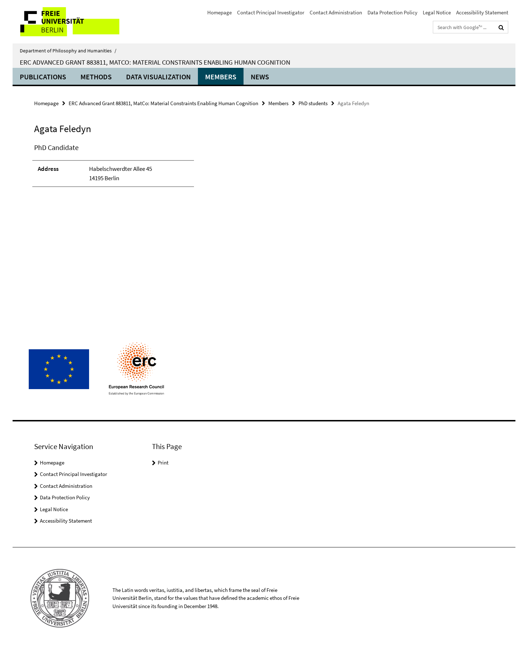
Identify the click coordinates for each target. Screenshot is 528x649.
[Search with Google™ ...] (501, 27)
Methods (96, 76)
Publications (43, 76)
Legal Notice (437, 12)
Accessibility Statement (482, 12)
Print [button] (163, 462)
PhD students (313, 103)
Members (220, 76)
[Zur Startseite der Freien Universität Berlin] (73, 21)
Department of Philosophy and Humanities (68, 50)
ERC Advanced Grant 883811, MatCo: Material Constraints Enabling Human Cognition (155, 62)
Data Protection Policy (392, 12)
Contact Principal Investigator (270, 12)
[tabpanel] (166, 168)
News (260, 76)
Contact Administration (336, 12)
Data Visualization (158, 76)
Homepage (219, 12)
